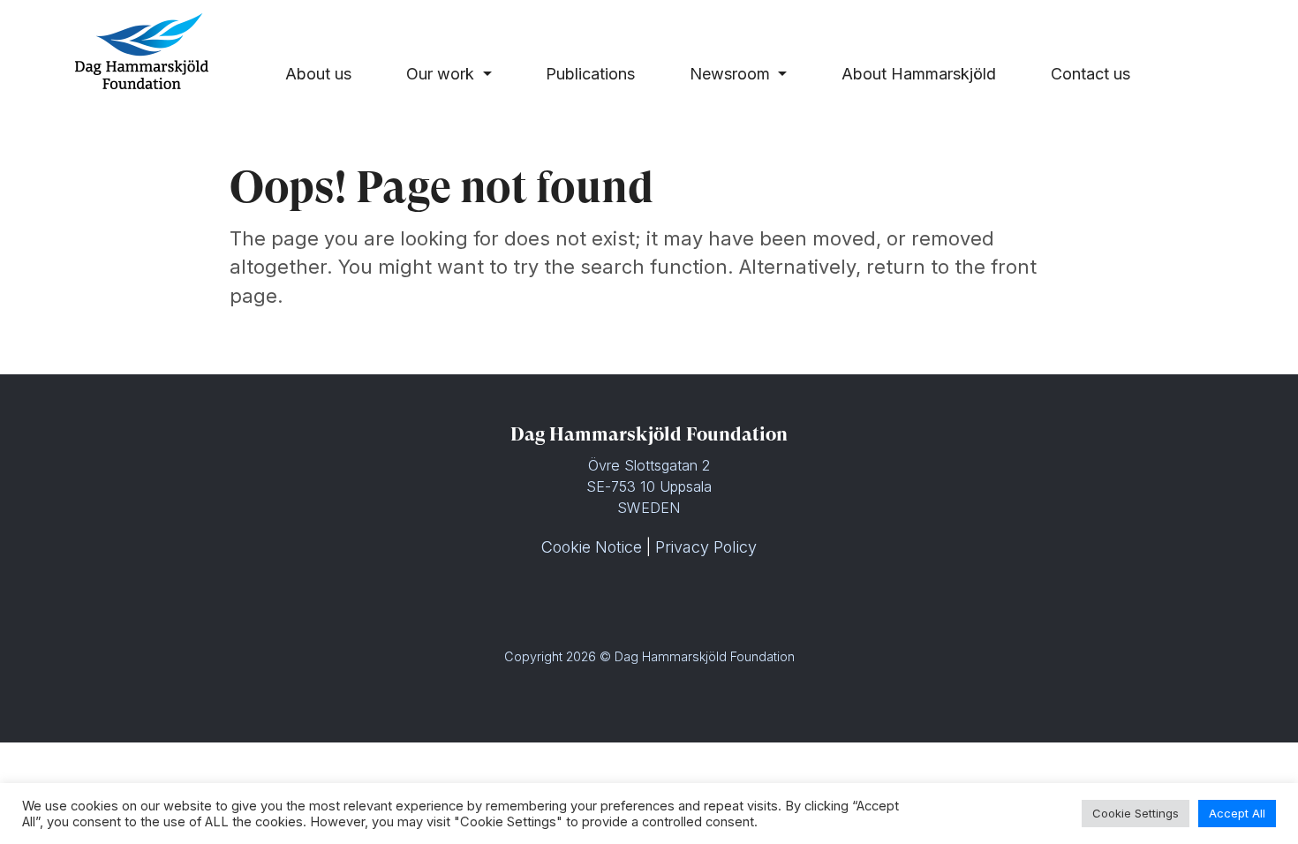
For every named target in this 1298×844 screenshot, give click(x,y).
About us (318, 73)
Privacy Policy (706, 547)
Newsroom (732, 73)
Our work (442, 73)
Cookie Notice (591, 547)
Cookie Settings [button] (1135, 813)
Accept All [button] (1237, 813)
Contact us (1090, 73)
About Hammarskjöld (918, 73)
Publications (590, 73)
